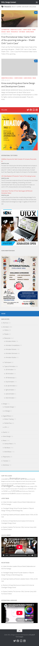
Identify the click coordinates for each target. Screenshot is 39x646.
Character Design (9, 407)
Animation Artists (11, 341)
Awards (32, 479)
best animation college (13, 481)
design (31, 486)
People (6, 334)
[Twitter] (28, 110)
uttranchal (18, 493)
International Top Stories (9, 155)
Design (5, 404)
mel (2, 491)
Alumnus (5, 323)
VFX (5, 427)
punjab (3, 493)
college (17, 486)
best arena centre (20, 483)
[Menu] (36, 2)
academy (6, 479)
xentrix (29, 493)
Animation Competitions (12, 345)
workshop (25, 493)
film (36, 486)
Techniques (7, 362)
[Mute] (32, 555)
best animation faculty (24, 481)
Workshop (6, 465)
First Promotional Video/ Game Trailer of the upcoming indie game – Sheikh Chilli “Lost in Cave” (18, 40)
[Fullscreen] (35, 555)
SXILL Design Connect (8, 2)
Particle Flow (8, 423)
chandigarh (7, 485)
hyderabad (21, 488)
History (6, 330)
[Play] (4, 555)
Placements (6, 457)
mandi (35, 488)
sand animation (10, 394)
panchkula (22, 491)
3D (2, 479)
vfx (21, 493)
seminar (7, 493)
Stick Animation (10, 398)
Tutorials (5, 461)
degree (23, 486)
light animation (10, 390)
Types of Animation (9, 366)
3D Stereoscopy (10, 377)
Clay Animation (10, 382)
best (7, 481)
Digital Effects (7, 416)
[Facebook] (31, 110)
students (12, 493)
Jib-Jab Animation (11, 386)
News (8, 32)
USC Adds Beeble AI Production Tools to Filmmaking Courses (18, 176)
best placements (28, 483)
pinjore (26, 491)
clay (14, 486)
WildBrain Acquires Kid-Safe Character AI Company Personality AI (18, 160)
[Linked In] (36, 110)
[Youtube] (34, 110)
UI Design (7, 411)
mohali (5, 491)
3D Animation (5, 29)
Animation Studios (16, 29)
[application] (19, 547)
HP (18, 488)
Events (5, 432)
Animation (6, 327)
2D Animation (9, 369)
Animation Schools (7, 78)
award (28, 479)
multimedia (15, 491)
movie (9, 491)
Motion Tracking (8, 419)
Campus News (27, 29)
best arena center (11, 483)
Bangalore (3, 481)
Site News (22, 32)
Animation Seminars (11, 353)
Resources (14, 32)
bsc (33, 483)
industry (25, 488)
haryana (7, 488)
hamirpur (3, 488)
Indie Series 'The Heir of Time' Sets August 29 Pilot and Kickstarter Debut (16, 192)
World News (30, 32)
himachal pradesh (13, 488)
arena (23, 478)
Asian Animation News (8, 250)
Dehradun (28, 486)
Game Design (27, 78)
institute (30, 489)
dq (34, 486)
